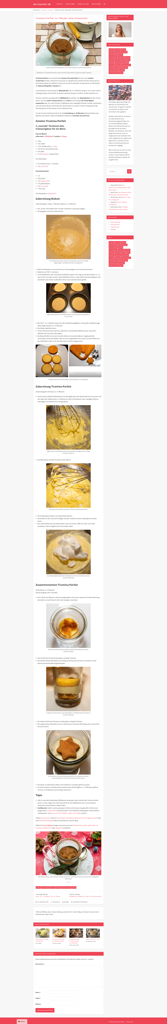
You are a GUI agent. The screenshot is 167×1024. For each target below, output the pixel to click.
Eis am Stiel (117, 49)
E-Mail (38, 998)
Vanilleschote (44, 181)
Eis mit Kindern (113, 57)
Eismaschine (124, 52)
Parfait (74, 887)
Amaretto (44, 166)
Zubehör (122, 70)
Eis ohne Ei (121, 57)
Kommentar (39, 964)
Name (37, 992)
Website (38, 1004)
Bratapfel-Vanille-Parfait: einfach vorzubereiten (74, 941)
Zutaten (121, 73)
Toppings (111, 70)
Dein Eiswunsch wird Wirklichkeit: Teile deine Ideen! (119, 187)
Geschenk (111, 60)
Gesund (118, 60)
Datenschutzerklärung (116, 1022)
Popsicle (116, 67)
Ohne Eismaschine (66, 887)
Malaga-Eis (58, 828)
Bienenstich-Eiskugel (46, 821)
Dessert (38, 887)
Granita (123, 60)
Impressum (129, 1022)
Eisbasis (123, 49)
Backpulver (45, 154)
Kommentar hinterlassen (80, 902)
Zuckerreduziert (113, 73)
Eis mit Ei (52, 887)
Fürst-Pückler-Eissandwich (65, 818)
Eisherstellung (83, 4)
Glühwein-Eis (47, 828)
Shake (121, 67)
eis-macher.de (42, 4)
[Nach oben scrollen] (163, 1020)
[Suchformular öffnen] (104, 4)
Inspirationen (96, 4)
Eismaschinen (70, 4)
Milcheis (58, 887)
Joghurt (128, 60)
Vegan (116, 70)
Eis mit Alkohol (47, 825)
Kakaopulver (51, 193)
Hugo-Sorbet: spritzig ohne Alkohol (42, 940)
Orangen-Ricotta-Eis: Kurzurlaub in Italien (58, 940)
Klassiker (111, 62)
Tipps (64, 136)
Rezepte (60, 4)
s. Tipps (53, 146)
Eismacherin (56, 902)
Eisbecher (111, 52)
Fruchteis (127, 57)
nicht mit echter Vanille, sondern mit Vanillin (66, 813)
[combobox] (118, 171)
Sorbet (125, 67)
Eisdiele (117, 52)
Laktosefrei (125, 62)
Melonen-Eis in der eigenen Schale (85, 818)
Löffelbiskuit (48, 136)
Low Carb (111, 65)
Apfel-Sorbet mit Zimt (92, 939)
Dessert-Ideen (46, 818)
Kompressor (118, 62)
